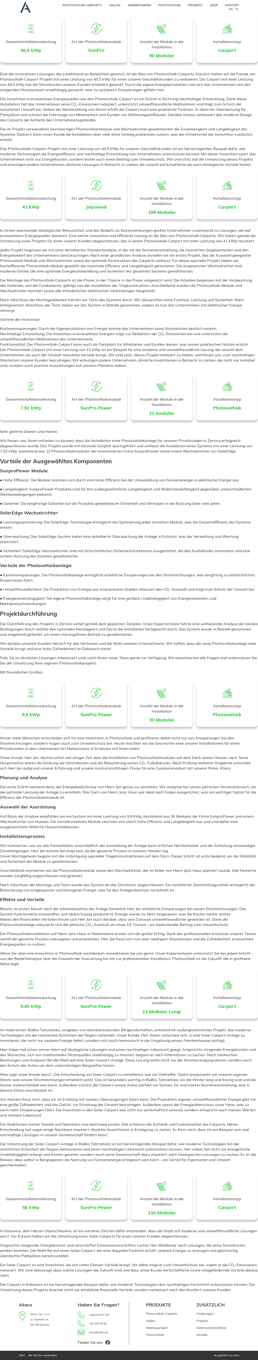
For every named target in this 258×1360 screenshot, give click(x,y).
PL (237, 9)
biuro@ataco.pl (98, 1332)
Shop (214, 5)
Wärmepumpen (139, 5)
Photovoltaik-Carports (82, 5)
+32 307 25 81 (98, 1323)
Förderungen (205, 1313)
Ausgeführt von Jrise (226, 1355)
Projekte (195, 5)
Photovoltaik (169, 5)
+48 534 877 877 (99, 1315)
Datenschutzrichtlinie (211, 1328)
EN (231, 9)
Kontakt (232, 5)
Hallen (114, 5)
